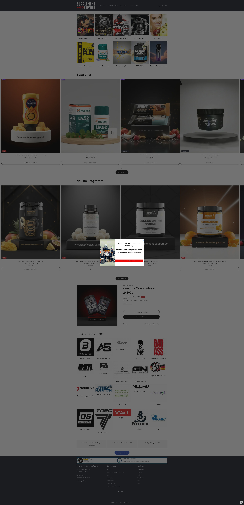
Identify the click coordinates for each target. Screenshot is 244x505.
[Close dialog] (143, 240)
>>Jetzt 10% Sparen (129, 260)
